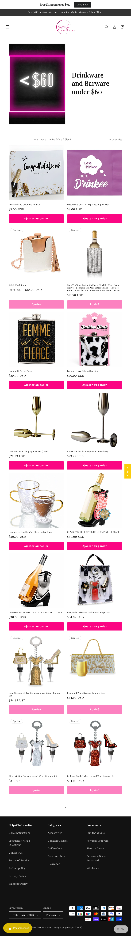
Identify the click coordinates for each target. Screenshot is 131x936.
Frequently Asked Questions (19, 843)
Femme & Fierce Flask (20, 371)
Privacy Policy (17, 876)
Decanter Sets (56, 856)
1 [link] (56, 807)
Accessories (55, 832)
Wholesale (93, 868)
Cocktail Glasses (58, 840)
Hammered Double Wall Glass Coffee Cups (30, 532)
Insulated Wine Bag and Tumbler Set (86, 693)
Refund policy (17, 868)
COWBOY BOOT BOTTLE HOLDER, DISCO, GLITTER (35, 612)
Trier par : (40, 139)
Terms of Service (19, 860)
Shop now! (83, 4)
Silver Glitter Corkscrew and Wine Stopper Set (33, 776)
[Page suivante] (75, 807)
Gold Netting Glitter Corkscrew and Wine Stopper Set (34, 694)
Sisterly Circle (95, 848)
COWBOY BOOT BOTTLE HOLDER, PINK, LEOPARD (93, 532)
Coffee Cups (55, 848)
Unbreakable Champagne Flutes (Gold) (29, 451)
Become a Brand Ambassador (97, 858)
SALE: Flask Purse (18, 285)
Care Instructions (19, 832)
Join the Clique (96, 832)
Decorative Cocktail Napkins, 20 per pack (88, 204)
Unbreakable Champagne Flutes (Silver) (87, 451)
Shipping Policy (18, 883)
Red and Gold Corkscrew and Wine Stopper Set (91, 776)
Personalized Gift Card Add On (25, 204)
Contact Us (16, 852)
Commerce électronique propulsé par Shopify (60, 927)
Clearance (54, 863)
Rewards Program (98, 840)
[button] (7, 27)
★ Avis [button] (128, 471)
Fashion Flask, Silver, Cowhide (82, 371)
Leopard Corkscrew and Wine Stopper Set (89, 612)
